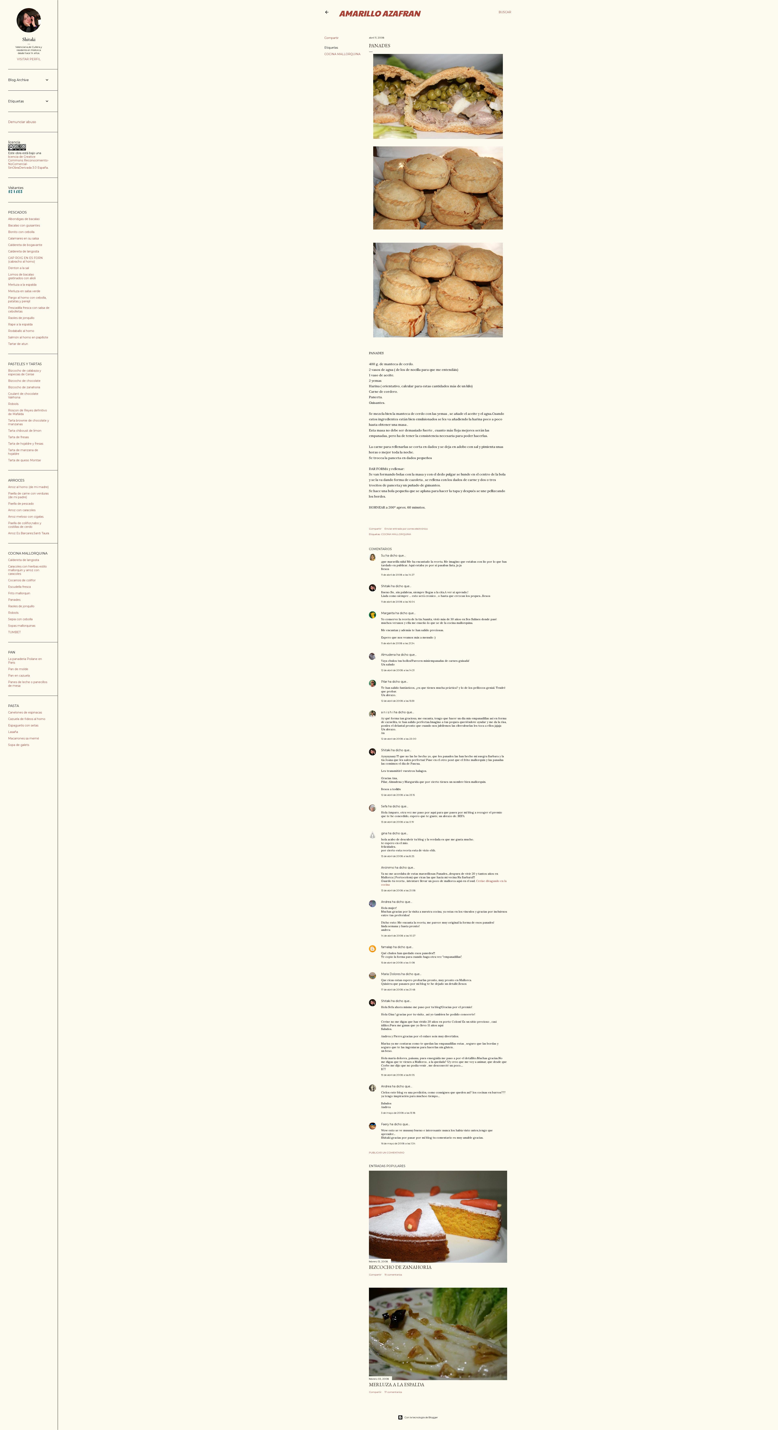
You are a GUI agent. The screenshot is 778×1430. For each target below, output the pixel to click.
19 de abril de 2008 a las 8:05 (398, 1074)
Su (383, 555)
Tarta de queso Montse (24, 460)
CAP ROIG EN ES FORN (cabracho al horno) (25, 259)
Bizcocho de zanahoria (24, 387)
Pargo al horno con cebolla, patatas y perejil (27, 299)
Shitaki (385, 586)
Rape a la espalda (20, 324)
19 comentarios (393, 1274)
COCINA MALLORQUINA (342, 54)
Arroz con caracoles (21, 510)
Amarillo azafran (379, 13)
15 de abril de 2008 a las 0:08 (398, 962)
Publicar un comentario (386, 1152)
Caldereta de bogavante (25, 245)
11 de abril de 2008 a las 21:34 (398, 643)
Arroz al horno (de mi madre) (28, 487)
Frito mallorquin (19, 593)
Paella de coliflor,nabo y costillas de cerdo (24, 525)
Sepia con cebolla (20, 619)
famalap (386, 947)
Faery (385, 1124)
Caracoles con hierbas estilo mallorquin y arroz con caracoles (27, 570)
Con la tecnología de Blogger (421, 1417)
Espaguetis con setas (23, 725)
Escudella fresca (19, 587)
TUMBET (14, 632)
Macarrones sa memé (23, 738)
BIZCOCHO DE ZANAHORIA (400, 1267)
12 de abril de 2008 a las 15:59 (398, 700)
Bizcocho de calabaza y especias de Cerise (24, 372)
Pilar (384, 681)
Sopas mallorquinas (21, 626)
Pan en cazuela (19, 675)
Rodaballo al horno (21, 331)
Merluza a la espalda (22, 284)
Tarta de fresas (18, 437)
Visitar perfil (29, 59)
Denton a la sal (18, 268)
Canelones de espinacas (25, 712)
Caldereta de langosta (23, 251)
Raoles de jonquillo (21, 318)
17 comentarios (393, 1392)
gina (384, 833)
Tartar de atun (18, 344)
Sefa (384, 806)
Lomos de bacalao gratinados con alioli (22, 276)
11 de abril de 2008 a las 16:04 (398, 601)
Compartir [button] (331, 38)
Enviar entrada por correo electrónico (406, 528)
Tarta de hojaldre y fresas (25, 443)
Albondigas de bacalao (24, 219)
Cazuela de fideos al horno (26, 719)
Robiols (13, 404)
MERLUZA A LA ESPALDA (396, 1384)
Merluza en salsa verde (24, 291)
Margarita (388, 613)
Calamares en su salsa (23, 238)
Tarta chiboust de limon (24, 430)
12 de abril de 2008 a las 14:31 (398, 670)
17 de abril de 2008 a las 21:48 (398, 989)
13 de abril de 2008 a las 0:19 (397, 821)
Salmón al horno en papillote (28, 337)
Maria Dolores (391, 974)
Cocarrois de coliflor (22, 580)
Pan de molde (18, 669)
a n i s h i (387, 712)
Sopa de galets (18, 745)
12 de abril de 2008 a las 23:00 (398, 738)
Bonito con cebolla (21, 232)
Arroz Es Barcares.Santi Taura (28, 533)
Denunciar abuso (22, 122)
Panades (14, 600)
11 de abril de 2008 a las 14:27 (398, 574)
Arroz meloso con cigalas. (26, 516)
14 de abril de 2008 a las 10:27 (398, 935)
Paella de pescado (21, 503)
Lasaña (13, 732)
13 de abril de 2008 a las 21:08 (398, 890)
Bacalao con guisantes (24, 225)
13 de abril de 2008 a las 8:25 (397, 856)
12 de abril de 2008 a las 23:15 (398, 794)
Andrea (386, 902)
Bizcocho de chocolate (24, 381)
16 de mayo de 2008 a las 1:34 (398, 1143)
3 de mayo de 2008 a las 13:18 (398, 1112)
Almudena (388, 655)
